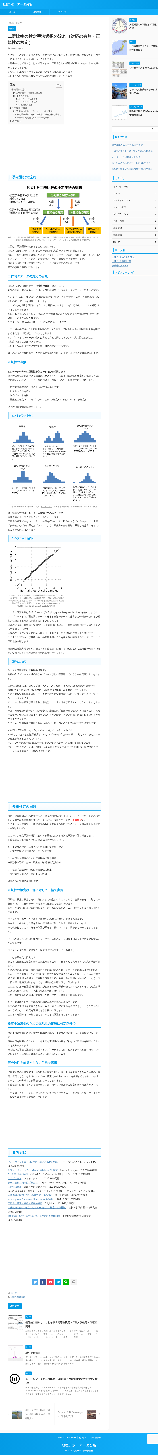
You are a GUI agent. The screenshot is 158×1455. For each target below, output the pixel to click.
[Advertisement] (54, 148)
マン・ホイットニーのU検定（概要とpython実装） (34, 1161)
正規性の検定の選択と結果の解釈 (25, 1203)
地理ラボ (62, 12)
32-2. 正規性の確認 (18, 1174)
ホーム (12, 12)
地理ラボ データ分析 (17, 4)
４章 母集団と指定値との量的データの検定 (30, 1195)
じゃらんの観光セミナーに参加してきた (131, 162)
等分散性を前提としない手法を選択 (33, 117)
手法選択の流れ (19, 89)
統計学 (14, 1293)
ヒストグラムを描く (29, 99)
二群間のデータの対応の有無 (29, 93)
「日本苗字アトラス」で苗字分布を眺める (132, 150)
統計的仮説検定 (18, 1297)
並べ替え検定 (32, 1352)
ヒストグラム (46, 506)
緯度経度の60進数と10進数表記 (127, 144)
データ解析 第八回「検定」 (23, 1182)
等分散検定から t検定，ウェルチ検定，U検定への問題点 (37, 1207)
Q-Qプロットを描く (29, 102)
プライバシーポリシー (66, 1437)
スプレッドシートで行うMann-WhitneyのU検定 (33, 1170)
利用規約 (82, 1437)
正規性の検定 (26, 105)
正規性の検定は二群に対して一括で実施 (34, 111)
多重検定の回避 (19, 107)
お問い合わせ (95, 1437)
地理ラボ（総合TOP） (123, 257)
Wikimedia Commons (51, 603)
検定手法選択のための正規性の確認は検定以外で (39, 114)
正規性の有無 (23, 96)
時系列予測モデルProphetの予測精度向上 (132, 168)
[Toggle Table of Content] (57, 85)
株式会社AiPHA (120, 265)
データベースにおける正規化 (143, 67)
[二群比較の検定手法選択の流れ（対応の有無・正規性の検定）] (58, 1282)
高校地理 (37, 12)
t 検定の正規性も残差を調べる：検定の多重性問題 (34, 1215)
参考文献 (16, 120)
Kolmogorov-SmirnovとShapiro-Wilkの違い (31, 1199)
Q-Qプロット (14, 1178)
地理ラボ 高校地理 (121, 261)
